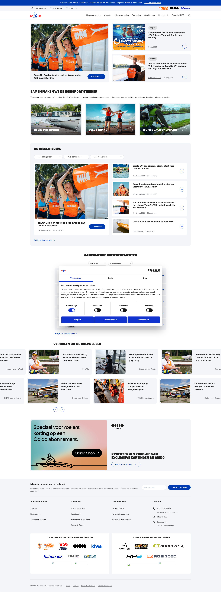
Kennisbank (163, 15)
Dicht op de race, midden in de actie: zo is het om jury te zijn (124, 357)
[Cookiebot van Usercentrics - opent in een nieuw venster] (150, 270)
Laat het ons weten (152, 2)
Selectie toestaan (110, 320)
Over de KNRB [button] (178, 15)
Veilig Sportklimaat (88, 586)
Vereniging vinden (38, 519)
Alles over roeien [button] (122, 15)
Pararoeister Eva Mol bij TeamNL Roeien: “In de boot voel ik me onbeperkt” (58, 357)
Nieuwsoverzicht (93, 15)
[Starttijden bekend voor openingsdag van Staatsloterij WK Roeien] (182, 189)
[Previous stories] (55, 409)
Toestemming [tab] (75, 278)
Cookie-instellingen (105, 586)
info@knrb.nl (162, 517)
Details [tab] (110, 278)
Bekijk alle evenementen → (66, 333)
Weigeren (77, 320)
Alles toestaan (143, 320)
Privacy (76, 586)
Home (68, 586)
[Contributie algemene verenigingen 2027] (182, 226)
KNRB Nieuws (138, 231)
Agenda (107, 15)
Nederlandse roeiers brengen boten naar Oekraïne (89, 386)
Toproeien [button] (136, 15)
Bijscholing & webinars (80, 519)
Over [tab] (145, 278)
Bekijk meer (96, 76)
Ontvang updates (179, 487)
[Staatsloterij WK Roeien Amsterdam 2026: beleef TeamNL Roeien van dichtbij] (184, 46)
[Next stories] (62, 409)
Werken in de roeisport (121, 519)
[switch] (97, 310)
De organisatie (118, 508)
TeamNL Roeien (77, 525)
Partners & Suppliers (120, 514)
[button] (189, 15)
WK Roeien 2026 (154, 78)
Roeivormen (35, 514)
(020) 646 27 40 (164, 508)
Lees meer (97, 226)
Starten (33, 508)
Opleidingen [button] (149, 15)
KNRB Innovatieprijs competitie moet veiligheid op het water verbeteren (22, 386)
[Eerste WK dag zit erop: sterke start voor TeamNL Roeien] (182, 171)
